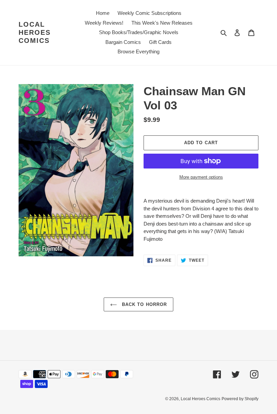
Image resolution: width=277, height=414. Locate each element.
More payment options (201, 177)
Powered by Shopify (240, 398)
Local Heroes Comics (35, 32)
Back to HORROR (143, 304)
